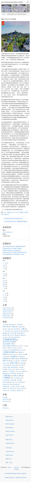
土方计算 (15, 361)
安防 (18, 388)
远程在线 (20, 326)
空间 (9, 354)
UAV (4, 367)
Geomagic (5, 350)
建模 (14, 376)
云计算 (4, 324)
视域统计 (5, 388)
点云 (18, 380)
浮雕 (17, 369)
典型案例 (16, 337)
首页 (4, 14)
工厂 (4, 331)
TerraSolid (13, 350)
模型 (20, 376)
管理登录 (16, 469)
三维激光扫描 (9, 339)
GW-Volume (6, 361)
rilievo (17, 371)
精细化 (16, 384)
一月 (4, 288)
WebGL (14, 382)
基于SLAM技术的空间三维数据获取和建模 (14, 246)
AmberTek (7, 19)
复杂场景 (19, 390)
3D (5, 212)
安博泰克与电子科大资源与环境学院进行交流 (15, 252)
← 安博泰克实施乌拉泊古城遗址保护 (12, 218)
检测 (15, 335)
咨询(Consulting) (7, 310)
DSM (20, 367)
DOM (4, 369)
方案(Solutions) (7, 314)
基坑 (11, 384)
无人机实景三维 (8, 344)
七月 (4, 265)
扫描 (2, 214)
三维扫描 (8, 212)
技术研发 (23, 358)
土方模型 (22, 361)
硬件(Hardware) (7, 316)
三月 (4, 286)
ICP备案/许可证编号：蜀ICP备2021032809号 (15, 477)
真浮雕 (4, 371)
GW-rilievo (10, 369)
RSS (4, 408)
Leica (4, 337)
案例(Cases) (9, 439)
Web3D (14, 365)
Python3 (9, 467)
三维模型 (21, 212)
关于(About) (9, 448)
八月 (4, 297)
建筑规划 (5, 333)
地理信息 (6, 358)
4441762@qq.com (8, 232)
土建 (21, 386)
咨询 (18, 348)
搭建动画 (5, 373)
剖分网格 (21, 335)
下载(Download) (10, 443)
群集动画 (19, 373)
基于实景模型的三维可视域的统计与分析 (13, 254)
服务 (9, 348)
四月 (4, 284)
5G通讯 (19, 324)
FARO (9, 337)
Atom (7, 408)
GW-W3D (20, 365)
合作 (20, 346)
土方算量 (5, 380)
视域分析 (12, 388)
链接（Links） (9, 462)
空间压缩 (11, 371)
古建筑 (26, 212)
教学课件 (5, 384)
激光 (20, 352)
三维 (22, 328)
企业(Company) (7, 308)
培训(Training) (6, 312)
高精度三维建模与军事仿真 (9, 346)
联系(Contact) (9, 455)
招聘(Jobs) (8, 459)
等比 (21, 369)
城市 (23, 388)
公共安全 (5, 390)
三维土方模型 (6, 365)
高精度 (22, 363)
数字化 (9, 331)
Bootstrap (16, 467)
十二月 (4, 293)
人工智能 (5, 356)
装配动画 (23, 371)
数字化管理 (23, 331)
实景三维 (13, 362)
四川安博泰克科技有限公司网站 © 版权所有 (15, 473)
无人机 (16, 329)
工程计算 (12, 333)
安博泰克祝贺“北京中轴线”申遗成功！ (13, 248)
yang (4, 397)
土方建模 (12, 380)
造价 (16, 386)
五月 (4, 276)
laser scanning (12, 367)
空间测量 (13, 356)
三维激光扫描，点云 (8, 386)
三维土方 (5, 363)
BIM (4, 335)
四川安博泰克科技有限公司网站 (12, 2)
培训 (4, 348)
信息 (14, 354)
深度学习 (9, 335)
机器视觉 (20, 356)
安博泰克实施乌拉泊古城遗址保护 (12, 250)
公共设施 (12, 390)
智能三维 (6, 214)
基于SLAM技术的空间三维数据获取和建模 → (16, 221)
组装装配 (21, 382)
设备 (19, 354)
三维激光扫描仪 (9, 352)
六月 (4, 267)
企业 (25, 346)
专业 (13, 348)
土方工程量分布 (17, 378)
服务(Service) (9, 416)
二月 (4, 269)
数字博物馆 (20, 333)
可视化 (13, 327)
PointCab (21, 350)
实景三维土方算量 (8, 342)
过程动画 (12, 373)
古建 (4, 329)
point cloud (15, 212)
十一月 (4, 263)
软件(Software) (7, 318)
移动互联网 (11, 324)
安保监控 (16, 331)
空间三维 (6, 327)
